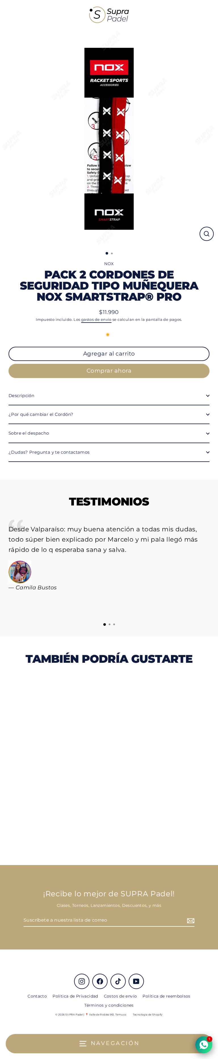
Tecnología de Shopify (148, 1014)
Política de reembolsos (166, 996)
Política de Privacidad (75, 996)
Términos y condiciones (108, 1005)
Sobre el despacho (29, 433)
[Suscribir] (189, 920)
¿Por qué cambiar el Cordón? (41, 414)
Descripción (21, 395)
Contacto (37, 996)
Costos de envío (120, 996)
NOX (109, 263)
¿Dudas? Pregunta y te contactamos (49, 452)
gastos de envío (96, 319)
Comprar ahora (109, 370)
